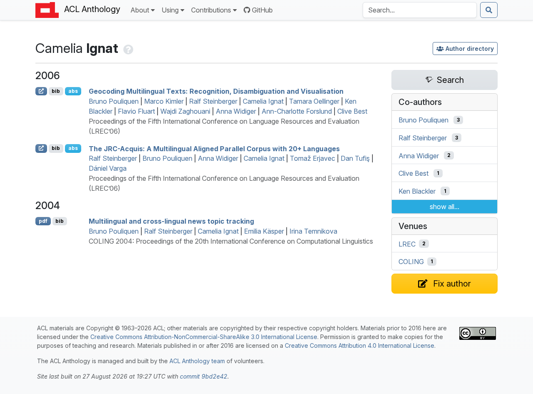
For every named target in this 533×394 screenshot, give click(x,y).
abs (73, 91)
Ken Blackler (417, 191)
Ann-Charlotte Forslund (297, 111)
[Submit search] (489, 10)
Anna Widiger (236, 111)
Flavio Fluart (136, 111)
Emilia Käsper (264, 231)
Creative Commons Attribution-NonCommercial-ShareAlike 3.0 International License (203, 336)
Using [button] (170, 10)
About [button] (139, 10)
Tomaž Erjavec (312, 158)
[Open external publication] (41, 91)
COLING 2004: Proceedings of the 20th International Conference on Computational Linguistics (231, 241)
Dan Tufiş (355, 158)
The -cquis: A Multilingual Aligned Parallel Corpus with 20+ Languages (214, 148)
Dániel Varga (108, 168)
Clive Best (352, 111)
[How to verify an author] (127, 48)
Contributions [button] (211, 10)
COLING (411, 261)
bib (56, 91)
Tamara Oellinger (314, 101)
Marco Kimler (164, 101)
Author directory (470, 48)
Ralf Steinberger (213, 101)
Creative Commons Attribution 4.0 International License (359, 345)
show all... (444, 206)
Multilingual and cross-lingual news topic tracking (171, 221)
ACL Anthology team (197, 360)
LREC (407, 243)
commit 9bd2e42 (203, 376)
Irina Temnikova (313, 231)
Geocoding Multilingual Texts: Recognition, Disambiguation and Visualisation (216, 91)
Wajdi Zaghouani (185, 111)
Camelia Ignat (263, 101)
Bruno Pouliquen (114, 101)
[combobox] (420, 10)
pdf (43, 221)
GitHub (262, 10)
